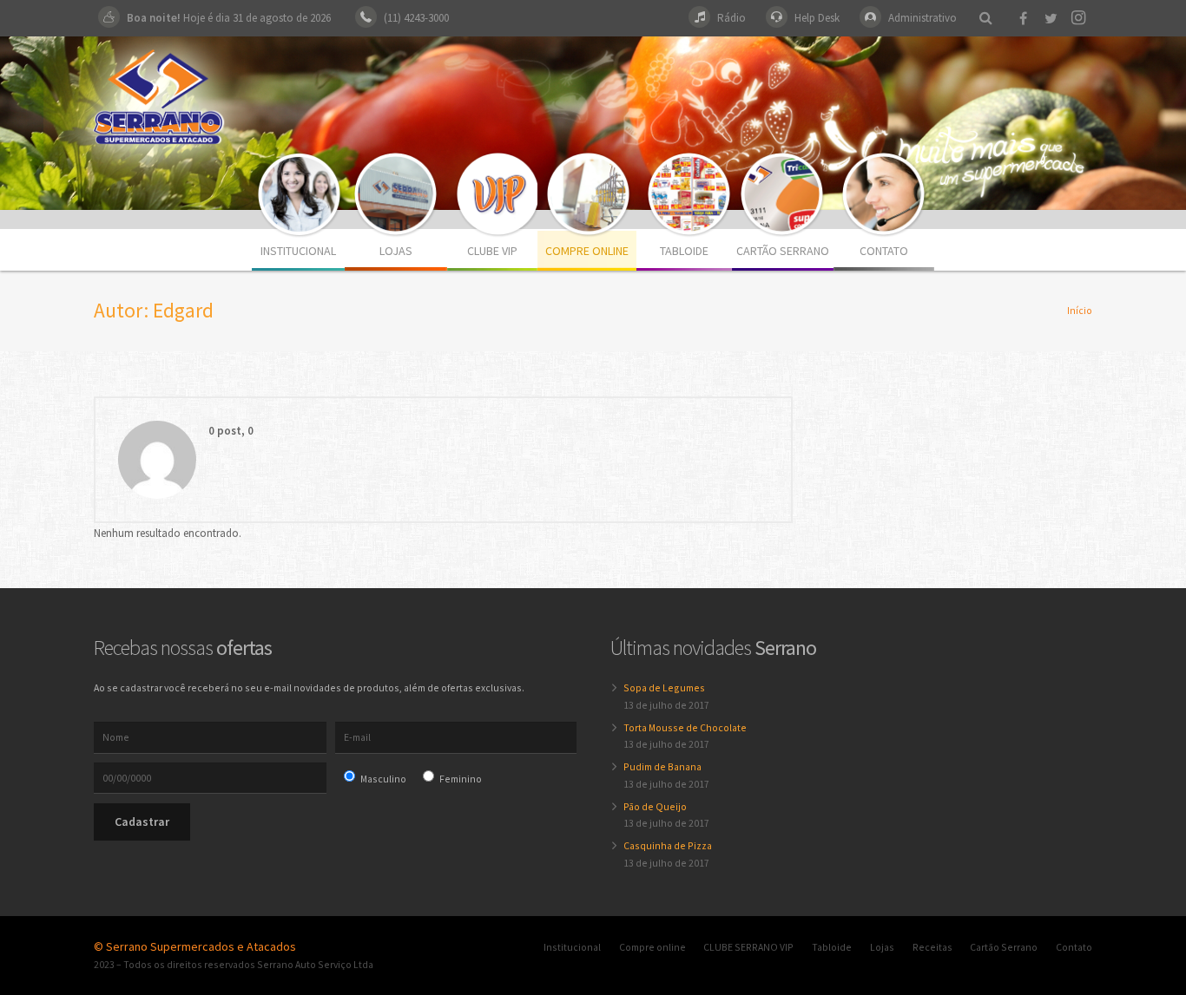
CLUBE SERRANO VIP (748, 946)
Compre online (652, 946)
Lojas (882, 946)
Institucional (572, 946)
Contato (1074, 946)
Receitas (932, 946)
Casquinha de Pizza (667, 845)
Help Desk (817, 17)
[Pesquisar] (985, 18)
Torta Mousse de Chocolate (685, 727)
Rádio (731, 17)
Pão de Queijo (655, 806)
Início (1079, 310)
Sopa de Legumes (664, 687)
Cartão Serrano (1004, 946)
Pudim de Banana (662, 766)
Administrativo (922, 17)
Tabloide (832, 946)
